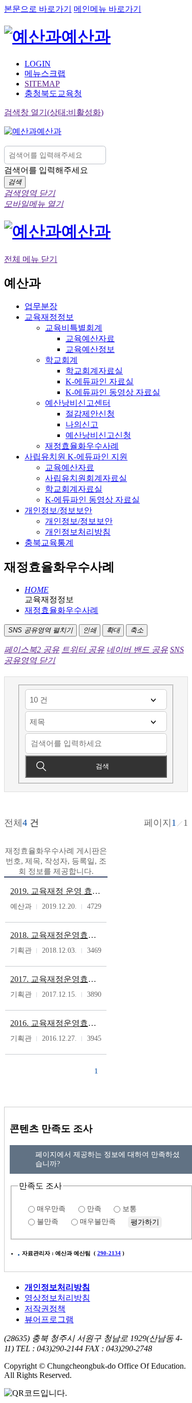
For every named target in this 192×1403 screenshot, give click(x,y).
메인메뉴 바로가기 (107, 9)
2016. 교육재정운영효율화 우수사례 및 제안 (55, 1023)
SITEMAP (42, 83)
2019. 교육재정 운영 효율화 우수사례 (55, 891)
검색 (102, 766)
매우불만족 (98, 1221)
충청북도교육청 (53, 93)
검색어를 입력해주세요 (46, 170)
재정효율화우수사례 (61, 610)
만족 (94, 1209)
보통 (129, 1209)
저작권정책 (45, 1308)
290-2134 (109, 1253)
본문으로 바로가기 (38, 9)
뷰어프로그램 (49, 1319)
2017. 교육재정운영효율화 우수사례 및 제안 (55, 979)
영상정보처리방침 (57, 1298)
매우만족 (51, 1209)
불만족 (47, 1221)
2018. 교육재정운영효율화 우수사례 (55, 935)
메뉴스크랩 (45, 73)
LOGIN (38, 63)
